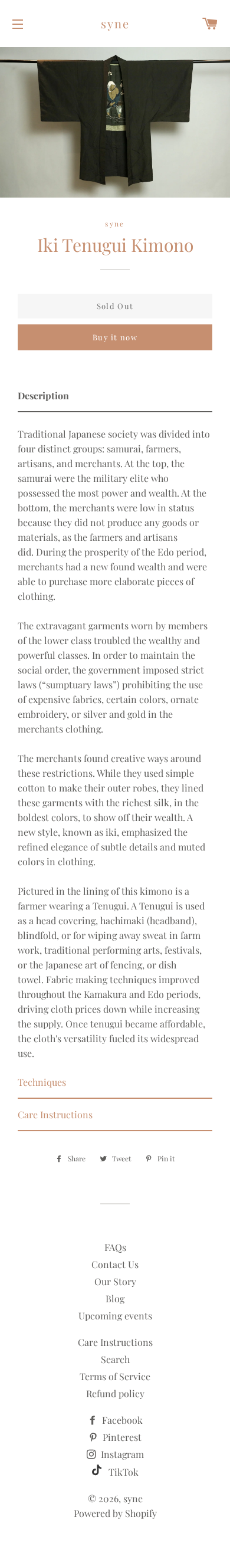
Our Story (115, 1281)
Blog (115, 1298)
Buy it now (115, 337)
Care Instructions (115, 1342)
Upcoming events (115, 1315)
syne (115, 23)
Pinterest (121, 1437)
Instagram (121, 1454)
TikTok (122, 1472)
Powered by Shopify (115, 1513)
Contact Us (115, 1264)
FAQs (115, 1247)
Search (115, 1359)
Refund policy (115, 1393)
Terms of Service (115, 1376)
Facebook (121, 1420)
